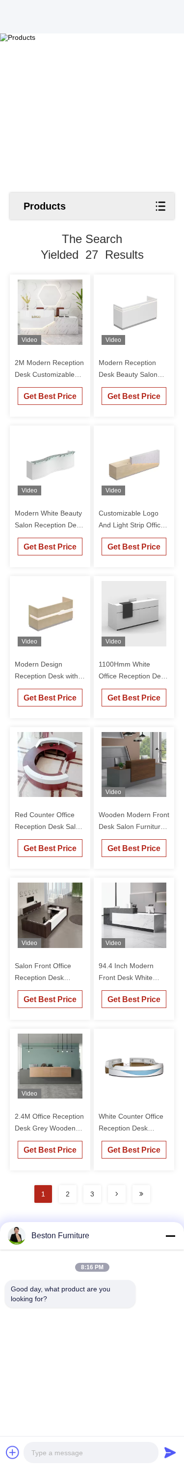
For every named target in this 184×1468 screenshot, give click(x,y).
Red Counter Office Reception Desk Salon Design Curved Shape (49, 826)
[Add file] (13, 1452)
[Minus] (170, 1236)
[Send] (170, 1452)
